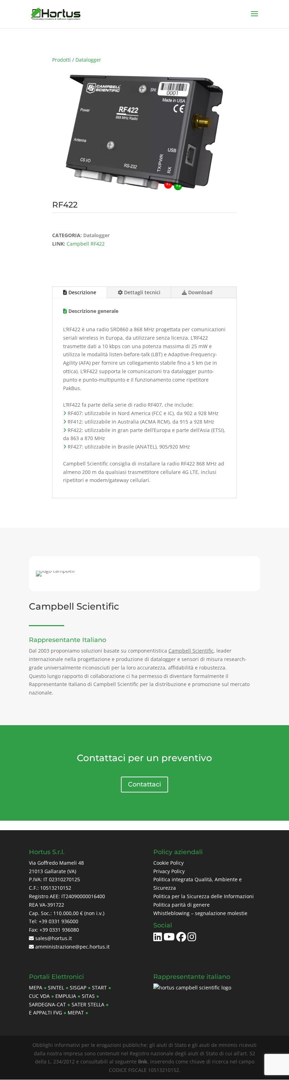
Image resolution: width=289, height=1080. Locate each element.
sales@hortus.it (53, 938)
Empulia (65, 996)
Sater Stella (88, 1004)
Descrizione (81, 292)
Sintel (56, 987)
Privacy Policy (169, 871)
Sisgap (78, 987)
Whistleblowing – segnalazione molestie (200, 913)
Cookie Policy (168, 862)
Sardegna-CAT (47, 1004)
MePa (35, 987)
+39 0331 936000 (58, 921)
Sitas (88, 996)
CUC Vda (39, 996)
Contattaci (144, 784)
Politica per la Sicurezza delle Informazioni (203, 896)
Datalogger (88, 59)
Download (200, 292)
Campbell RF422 (86, 243)
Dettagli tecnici (141, 292)
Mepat (76, 1012)
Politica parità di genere (181, 904)
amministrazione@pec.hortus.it (72, 946)
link (142, 1061)
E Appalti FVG (45, 1012)
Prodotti (61, 59)
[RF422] (144, 188)
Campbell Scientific (191, 650)
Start (99, 987)
